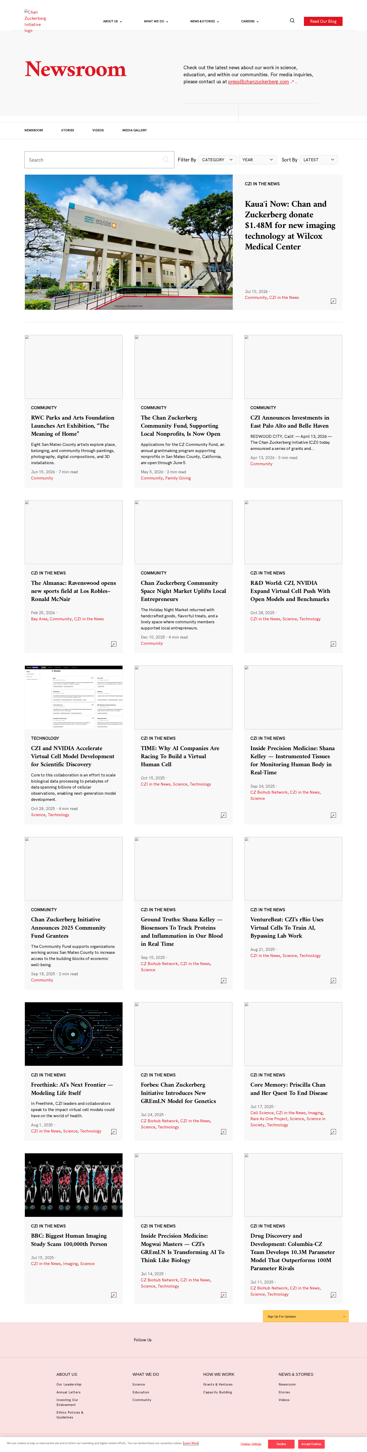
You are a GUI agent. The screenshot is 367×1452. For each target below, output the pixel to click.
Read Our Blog (323, 21)
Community (256, 297)
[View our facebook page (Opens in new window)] (162, 1339)
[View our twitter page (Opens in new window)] (215, 1339)
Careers (248, 21)
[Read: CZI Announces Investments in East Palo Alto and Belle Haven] (293, 411)
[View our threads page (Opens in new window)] (188, 1339)
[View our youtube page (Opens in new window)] (228, 1339)
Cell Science (262, 1112)
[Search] (292, 21)
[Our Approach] (36, 21)
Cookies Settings (251, 1444)
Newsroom (33, 130)
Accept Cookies (311, 1444)
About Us (111, 21)
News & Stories (203, 21)
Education (141, 1392)
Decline (281, 1444)
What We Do (154, 21)
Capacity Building (217, 1392)
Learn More (191, 1443)
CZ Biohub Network (269, 792)
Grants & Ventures (218, 1384)
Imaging (315, 1112)
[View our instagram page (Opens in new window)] (175, 1339)
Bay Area (39, 618)
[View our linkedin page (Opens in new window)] (202, 1339)
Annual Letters (68, 1392)
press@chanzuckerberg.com (258, 81)
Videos (98, 130)
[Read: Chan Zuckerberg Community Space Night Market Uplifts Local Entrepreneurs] (183, 576)
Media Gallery (134, 130)
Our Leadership (69, 1384)
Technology (310, 618)
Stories (67, 130)
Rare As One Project (268, 1118)
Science (289, 618)
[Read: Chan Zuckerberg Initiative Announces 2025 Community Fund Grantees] (74, 913)
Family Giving (178, 478)
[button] (217, 159)
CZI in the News (284, 297)
